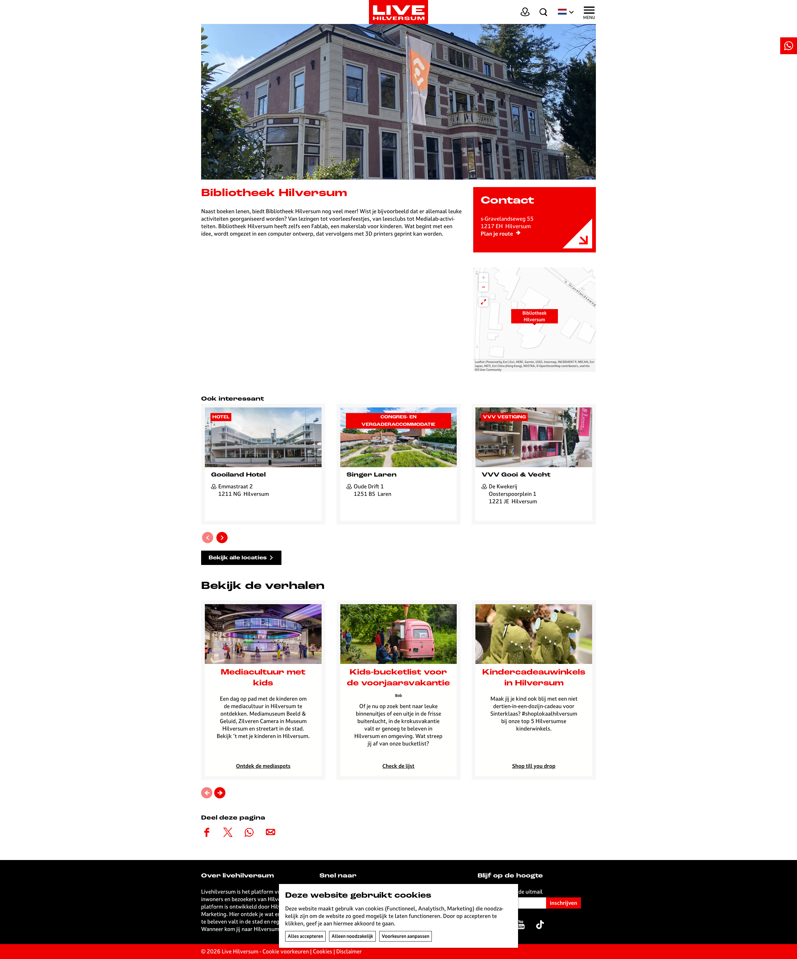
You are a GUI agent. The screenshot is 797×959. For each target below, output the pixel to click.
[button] (534, 319)
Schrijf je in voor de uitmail (510, 891)
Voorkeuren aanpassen (405, 936)
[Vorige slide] (207, 537)
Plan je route (497, 233)
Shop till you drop (533, 766)
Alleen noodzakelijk (352, 936)
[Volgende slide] (222, 537)
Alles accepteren (305, 936)
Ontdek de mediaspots (263, 766)
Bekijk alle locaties (238, 558)
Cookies (322, 951)
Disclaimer (349, 951)
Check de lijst (398, 766)
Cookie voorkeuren (285, 951)
